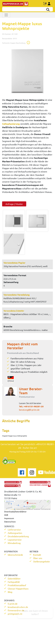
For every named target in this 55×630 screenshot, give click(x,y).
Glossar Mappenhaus (18, 588)
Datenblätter (14, 578)
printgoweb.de (15, 613)
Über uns (37, 558)
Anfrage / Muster (14, 203)
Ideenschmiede (15, 554)
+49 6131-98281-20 (34, 406)
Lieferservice (14, 529)
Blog (10, 591)
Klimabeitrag (14, 543)
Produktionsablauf (17, 585)
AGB (6, 515)
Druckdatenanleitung (18, 536)
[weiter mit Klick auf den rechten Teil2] (36, 221)
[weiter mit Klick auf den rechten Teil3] (13, 244)
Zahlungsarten (15, 532)
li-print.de (12, 603)
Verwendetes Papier (14, 262)
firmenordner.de (16, 610)
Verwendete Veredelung (17, 294)
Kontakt (37, 554)
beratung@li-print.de (29, 409)
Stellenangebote (41, 561)
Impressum (9, 518)
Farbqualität (14, 581)
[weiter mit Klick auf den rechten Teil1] (27, 71)
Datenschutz (10, 521)
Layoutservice (15, 539)
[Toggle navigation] (6, 15)
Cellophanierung (11, 123)
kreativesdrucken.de (18, 607)
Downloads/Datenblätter (15, 511)
